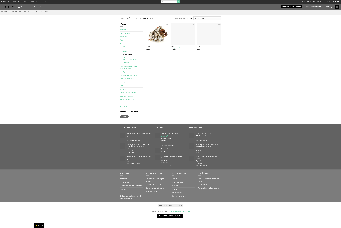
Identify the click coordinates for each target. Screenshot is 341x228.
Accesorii (123, 29)
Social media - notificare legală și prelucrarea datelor (130, 197)
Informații (5, 12)
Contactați (317, 1)
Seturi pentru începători (127, 99)
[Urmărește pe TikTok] (335, 1)
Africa (123, 46)
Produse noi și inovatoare (128, 92)
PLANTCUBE (48, 12)
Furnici (135, 18)
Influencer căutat (177, 192)
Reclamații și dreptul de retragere (208, 188)
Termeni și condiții (181, 209)
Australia (124, 51)
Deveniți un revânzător (179, 196)
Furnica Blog (37, 12)
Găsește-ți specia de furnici (154, 184)
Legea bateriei (124, 189)
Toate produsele (125, 33)
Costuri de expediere (134, 140)
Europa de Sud (126, 62)
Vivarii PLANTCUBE (126, 96)
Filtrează (124, 116)
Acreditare (175, 185)
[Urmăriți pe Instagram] (333, 1)
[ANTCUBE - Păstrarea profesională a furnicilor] (7, 6)
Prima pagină (125, 18)
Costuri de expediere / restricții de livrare (208, 180)
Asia (123, 49)
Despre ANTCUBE (306, 1)
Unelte (122, 103)
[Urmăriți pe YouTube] (338, 1)
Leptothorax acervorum (204, 48)
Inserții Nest (123, 89)
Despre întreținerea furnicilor (155, 188)
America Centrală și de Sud (129, 59)
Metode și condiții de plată (206, 184)
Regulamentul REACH (127, 182)
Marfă (121, 85)
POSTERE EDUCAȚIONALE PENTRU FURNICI (129, 67)
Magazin (37, 7)
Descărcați (175, 189)
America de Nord (127, 54)
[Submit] (178, 1)
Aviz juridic (326, 1)
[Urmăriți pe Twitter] (337, 1)
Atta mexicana (150, 48)
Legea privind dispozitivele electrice (131, 185)
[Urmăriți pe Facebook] (331, 1)
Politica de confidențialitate (164, 209)
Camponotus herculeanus (178, 48)
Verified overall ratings (167, 138)
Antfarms (122, 40)
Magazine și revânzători (21, 12)
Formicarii (123, 82)
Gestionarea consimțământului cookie (180, 211)
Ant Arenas (123, 36)
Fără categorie (124, 106)
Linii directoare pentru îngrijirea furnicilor (155, 180)
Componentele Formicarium (128, 75)
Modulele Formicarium (127, 79)
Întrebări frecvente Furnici (154, 191)
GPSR (122, 192)
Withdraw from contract (170, 216)
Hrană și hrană (124, 72)
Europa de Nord (126, 57)
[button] (21, 6)
